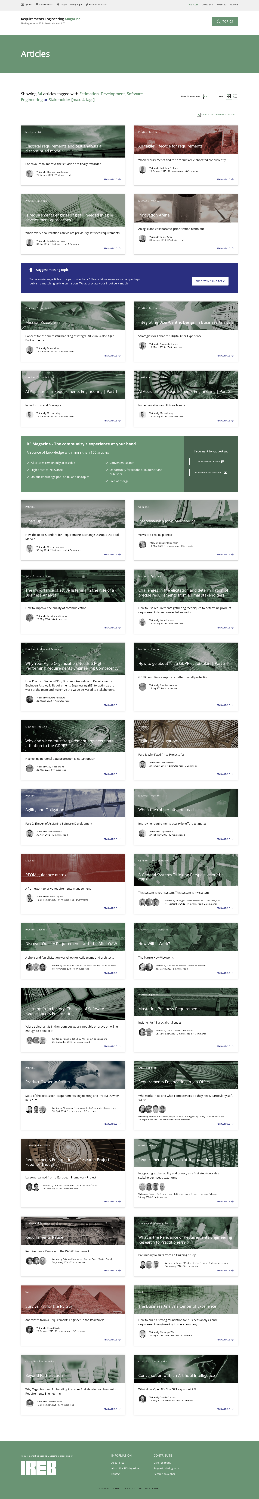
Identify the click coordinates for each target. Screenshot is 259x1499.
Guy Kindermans (168, 685)
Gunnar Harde (167, 762)
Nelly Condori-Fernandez (212, 1116)
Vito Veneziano (99, 1038)
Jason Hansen (167, 620)
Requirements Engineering (50, 21)
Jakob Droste (192, 1194)
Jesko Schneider (94, 1107)
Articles (193, 4)
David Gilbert (173, 1030)
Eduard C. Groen (157, 1194)
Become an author (164, 1474)
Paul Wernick (84, 1038)
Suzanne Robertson (176, 965)
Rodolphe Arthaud (169, 168)
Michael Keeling (92, 965)
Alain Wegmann (195, 900)
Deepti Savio (53, 1327)
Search (234, 4)
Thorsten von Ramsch (58, 171)
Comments (207, 4)
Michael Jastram (55, 546)
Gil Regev (181, 900)
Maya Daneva (176, 1116)
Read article (110, 179)
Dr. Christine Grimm (64, 1185)
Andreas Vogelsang (219, 1263)
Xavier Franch (105, 1259)
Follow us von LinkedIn (209, 461)
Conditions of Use (147, 1488)
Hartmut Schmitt (208, 1194)
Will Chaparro (109, 965)
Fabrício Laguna (55, 896)
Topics (227, 21)
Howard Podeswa (56, 697)
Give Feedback (162, 1462)
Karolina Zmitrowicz (57, 615)
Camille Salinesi (168, 1397)
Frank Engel (110, 1107)
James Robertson (196, 965)
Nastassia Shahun (169, 344)
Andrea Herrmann (158, 1116)
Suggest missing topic (210, 281)
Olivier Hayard (212, 900)
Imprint (116, 1488)
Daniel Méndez (184, 1263)
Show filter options (191, 96)
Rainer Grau (166, 236)
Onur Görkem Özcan (86, 1185)
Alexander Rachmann (74, 1107)
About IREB (117, 1462)
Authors (222, 4)
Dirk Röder (187, 1030)
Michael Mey (53, 413)
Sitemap (104, 1488)
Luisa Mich (172, 542)
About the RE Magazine (125, 1468)
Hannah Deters (176, 1194)
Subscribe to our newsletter (209, 472)
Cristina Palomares (73, 1259)
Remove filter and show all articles (218, 114)
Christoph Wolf (167, 1332)
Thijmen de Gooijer (73, 965)
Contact (115, 1474)
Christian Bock (54, 1401)
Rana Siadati (69, 1038)
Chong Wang (192, 1116)
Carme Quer (90, 1259)
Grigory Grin (166, 831)
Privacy (128, 1488)
